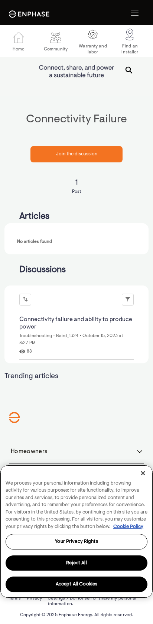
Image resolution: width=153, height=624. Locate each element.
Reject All (76, 563)
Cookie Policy (128, 526)
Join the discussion (76, 154)
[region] (76, 531)
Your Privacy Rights (76, 541)
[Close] (143, 473)
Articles (34, 216)
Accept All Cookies (76, 584)
